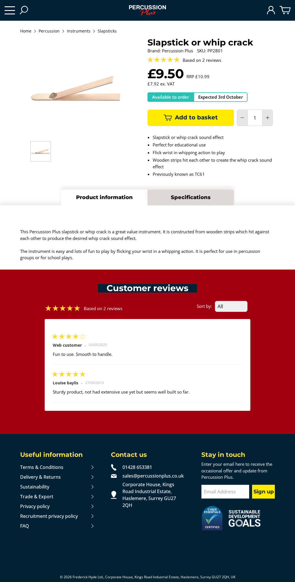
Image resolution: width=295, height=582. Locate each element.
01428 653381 (137, 467)
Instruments (78, 31)
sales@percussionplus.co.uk (153, 476)
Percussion (49, 31)
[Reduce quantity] (242, 117)
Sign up (264, 492)
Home (25, 31)
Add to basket (196, 117)
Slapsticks (107, 31)
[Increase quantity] (267, 117)
